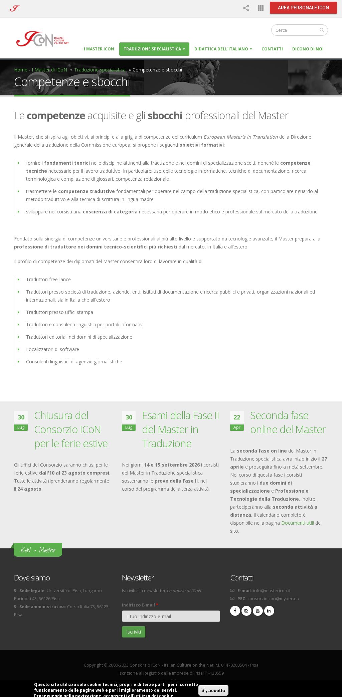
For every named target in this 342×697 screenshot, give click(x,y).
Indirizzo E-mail (140, 605)
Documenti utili (297, 523)
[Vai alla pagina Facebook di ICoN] (235, 611)
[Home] (45, 38)
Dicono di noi (308, 49)
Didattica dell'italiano (221, 49)
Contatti (272, 49)
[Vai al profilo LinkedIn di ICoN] (269, 611)
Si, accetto (213, 690)
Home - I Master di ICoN (40, 69)
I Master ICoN (99, 49)
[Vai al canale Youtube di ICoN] (258, 611)
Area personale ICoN (303, 7)
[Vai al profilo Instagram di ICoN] (246, 611)
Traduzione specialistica (152, 49)
